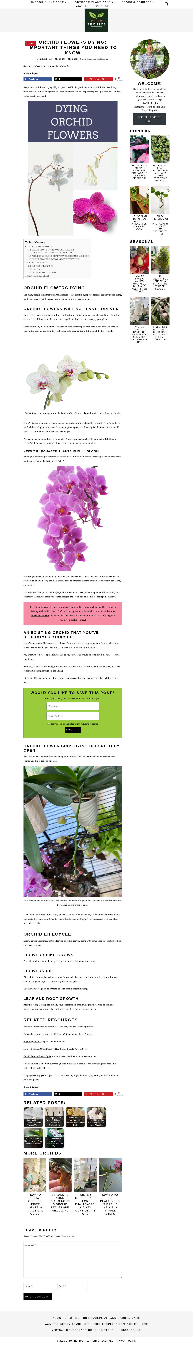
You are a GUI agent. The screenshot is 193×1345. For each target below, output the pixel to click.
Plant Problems (102, 59)
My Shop (102, 6)
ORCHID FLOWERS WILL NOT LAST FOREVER (53, 250)
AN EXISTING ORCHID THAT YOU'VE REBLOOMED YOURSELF (60, 256)
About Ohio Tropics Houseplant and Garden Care (96, 1318)
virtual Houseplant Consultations (83, 1330)
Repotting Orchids (32, 1041)
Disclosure (131, 1330)
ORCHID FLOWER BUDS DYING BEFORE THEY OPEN (56, 259)
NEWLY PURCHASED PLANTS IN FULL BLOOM (54, 253)
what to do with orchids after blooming (68, 988)
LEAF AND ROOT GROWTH (44, 272)
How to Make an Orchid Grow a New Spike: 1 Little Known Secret (56, 1049)
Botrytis (88, 1034)
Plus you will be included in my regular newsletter (74, 723)
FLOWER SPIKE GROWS (42, 266)
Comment (30, 1245)
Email (62, 1286)
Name (28, 1286)
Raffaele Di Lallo (46, 59)
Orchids (83, 59)
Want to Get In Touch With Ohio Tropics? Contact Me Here (96, 1324)
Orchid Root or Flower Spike (37, 1056)
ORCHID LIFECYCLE (37, 263)
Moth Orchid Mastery (40, 1068)
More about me (149, 119)
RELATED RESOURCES (38, 276)
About (81, 6)
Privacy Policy (125, 1341)
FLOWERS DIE (38, 269)
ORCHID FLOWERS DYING (40, 246)
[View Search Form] (166, 4)
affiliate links (65, 66)
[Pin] (30, 43)
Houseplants (91, 59)
